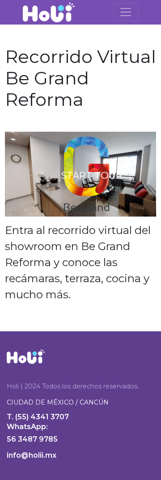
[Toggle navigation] (125, 12)
